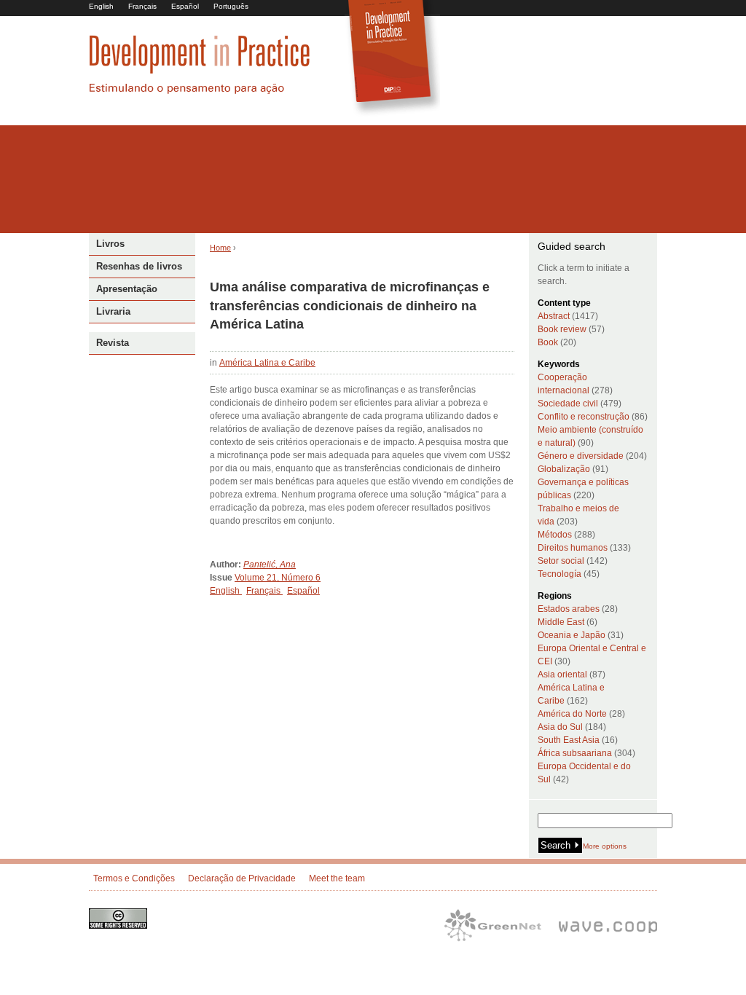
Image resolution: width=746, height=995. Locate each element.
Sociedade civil (568, 403)
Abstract (554, 316)
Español (185, 6)
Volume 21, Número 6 (278, 578)
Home (220, 247)
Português (230, 6)
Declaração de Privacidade (242, 878)
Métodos (555, 535)
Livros (110, 243)
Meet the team (337, 878)
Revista (112, 342)
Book (548, 342)
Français (142, 6)
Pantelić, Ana (269, 564)
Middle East (561, 622)
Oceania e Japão (571, 635)
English (101, 6)
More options (605, 846)
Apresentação (126, 288)
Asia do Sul (560, 727)
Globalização (564, 469)
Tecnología (559, 574)
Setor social (561, 561)
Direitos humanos (573, 548)
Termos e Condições (134, 878)
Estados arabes (569, 609)
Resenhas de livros (139, 266)
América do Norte (572, 714)
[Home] (199, 92)
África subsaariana (575, 753)
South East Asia (569, 740)
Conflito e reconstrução (583, 417)
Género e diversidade (581, 456)
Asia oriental (562, 674)
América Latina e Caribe (267, 363)
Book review (562, 329)
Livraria (113, 311)
